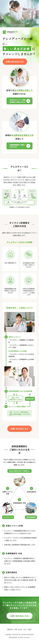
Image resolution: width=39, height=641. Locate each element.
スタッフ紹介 (27, 629)
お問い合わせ (18, 629)
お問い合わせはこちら (15, 61)
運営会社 (10, 629)
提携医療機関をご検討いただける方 (17, 146)
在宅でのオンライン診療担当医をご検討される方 (17, 101)
